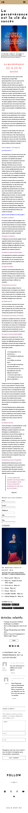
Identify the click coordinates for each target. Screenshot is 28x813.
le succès (10, 56)
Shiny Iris (13, 53)
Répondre (13, 672)
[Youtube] (23, 791)
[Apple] (14, 796)
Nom (4, 500)
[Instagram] (11, 791)
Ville (3, 515)
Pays (3, 520)
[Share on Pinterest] (18, 646)
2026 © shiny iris (14, 808)
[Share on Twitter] (12, 646)
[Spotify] (4, 791)
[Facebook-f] (17, 791)
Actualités (19, 53)
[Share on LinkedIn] (15, 646)
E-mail (4, 505)
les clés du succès (17, 56)
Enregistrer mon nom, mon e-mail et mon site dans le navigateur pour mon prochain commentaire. (14, 752)
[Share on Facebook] (10, 646)
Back (14, 640)
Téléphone (5, 510)
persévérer (13, 57)
